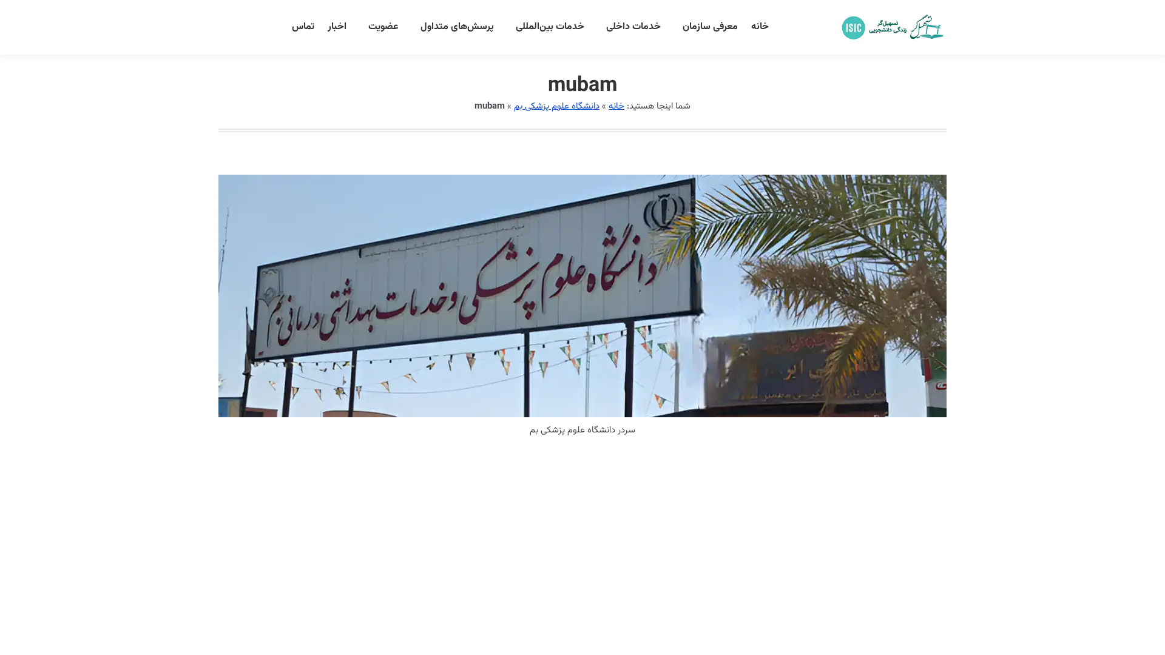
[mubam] (582, 296)
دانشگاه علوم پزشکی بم (556, 106)
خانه (616, 106)
